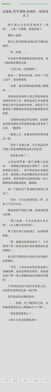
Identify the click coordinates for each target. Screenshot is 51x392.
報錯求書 (38, 4)
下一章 (46, 380)
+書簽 (35, 380)
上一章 (5, 380)
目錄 (25, 380)
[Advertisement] (25, 349)
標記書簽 (23, 4)
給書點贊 (30, 4)
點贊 (15, 380)
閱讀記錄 (45, 4)
